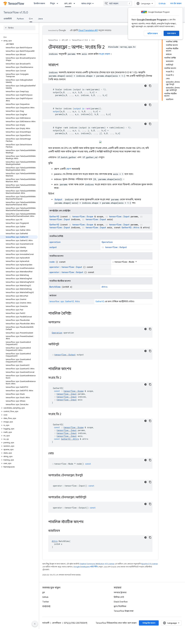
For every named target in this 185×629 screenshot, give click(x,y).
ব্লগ (43, 592)
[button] (19, 40)
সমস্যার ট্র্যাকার (120, 592)
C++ (31, 18)
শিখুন (52, 3)
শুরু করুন (171, 33)
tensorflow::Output (116, 247)
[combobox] (117, 3)
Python (20, 18)
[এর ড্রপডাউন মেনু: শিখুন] (58, 3)
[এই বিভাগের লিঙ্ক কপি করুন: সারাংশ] (61, 65)
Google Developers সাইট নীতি (85, 567)
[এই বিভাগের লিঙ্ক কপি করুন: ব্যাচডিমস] (63, 531)
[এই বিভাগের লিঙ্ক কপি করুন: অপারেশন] (64, 322)
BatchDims (55, 286)
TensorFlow (53, 40)
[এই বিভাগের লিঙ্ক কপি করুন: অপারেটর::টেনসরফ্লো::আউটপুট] (90, 497)
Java (40, 18)
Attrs (104, 286)
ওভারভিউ (7, 18)
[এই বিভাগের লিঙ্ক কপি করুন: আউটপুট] (63, 344)
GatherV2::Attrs (130, 227)
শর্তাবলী (45, 623)
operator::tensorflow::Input (65, 267)
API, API (68, 3)
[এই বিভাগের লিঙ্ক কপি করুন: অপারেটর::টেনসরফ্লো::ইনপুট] (86, 475)
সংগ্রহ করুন (104, 54)
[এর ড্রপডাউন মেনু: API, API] (75, 3)
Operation (107, 242)
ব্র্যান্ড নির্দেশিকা (120, 606)
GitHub (162, 3)
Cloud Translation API (88, 30)
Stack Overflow (121, 602)
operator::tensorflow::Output (66, 272)
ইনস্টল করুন (39, 3)
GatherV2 (54, 216)
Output (58, 199)
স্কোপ (68, 168)
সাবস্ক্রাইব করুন (148, 623)
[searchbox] (19, 28)
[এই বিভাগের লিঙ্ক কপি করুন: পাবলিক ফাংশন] (75, 369)
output (53, 247)
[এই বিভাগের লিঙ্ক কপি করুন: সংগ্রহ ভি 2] (65, 378)
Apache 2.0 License (149, 564)
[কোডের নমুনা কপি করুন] (150, 85)
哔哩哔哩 (46, 606)
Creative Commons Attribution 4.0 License (96, 564)
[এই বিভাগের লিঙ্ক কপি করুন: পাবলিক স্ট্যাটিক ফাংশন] (87, 522)
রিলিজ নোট (119, 597)
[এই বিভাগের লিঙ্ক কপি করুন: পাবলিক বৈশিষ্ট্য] (75, 313)
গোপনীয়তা (56, 623)
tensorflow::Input (119, 216)
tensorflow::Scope (82, 216)
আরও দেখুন (86, 3)
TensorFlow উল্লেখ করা (124, 611)
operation (55, 242)
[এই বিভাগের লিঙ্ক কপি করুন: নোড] (57, 453)
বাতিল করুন (152, 33)
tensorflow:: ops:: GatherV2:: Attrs (64, 301)
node (52, 261)
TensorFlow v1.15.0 (15, 12)
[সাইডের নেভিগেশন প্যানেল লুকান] (35, 624)
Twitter (45, 602)
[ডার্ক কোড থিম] (145, 85)
